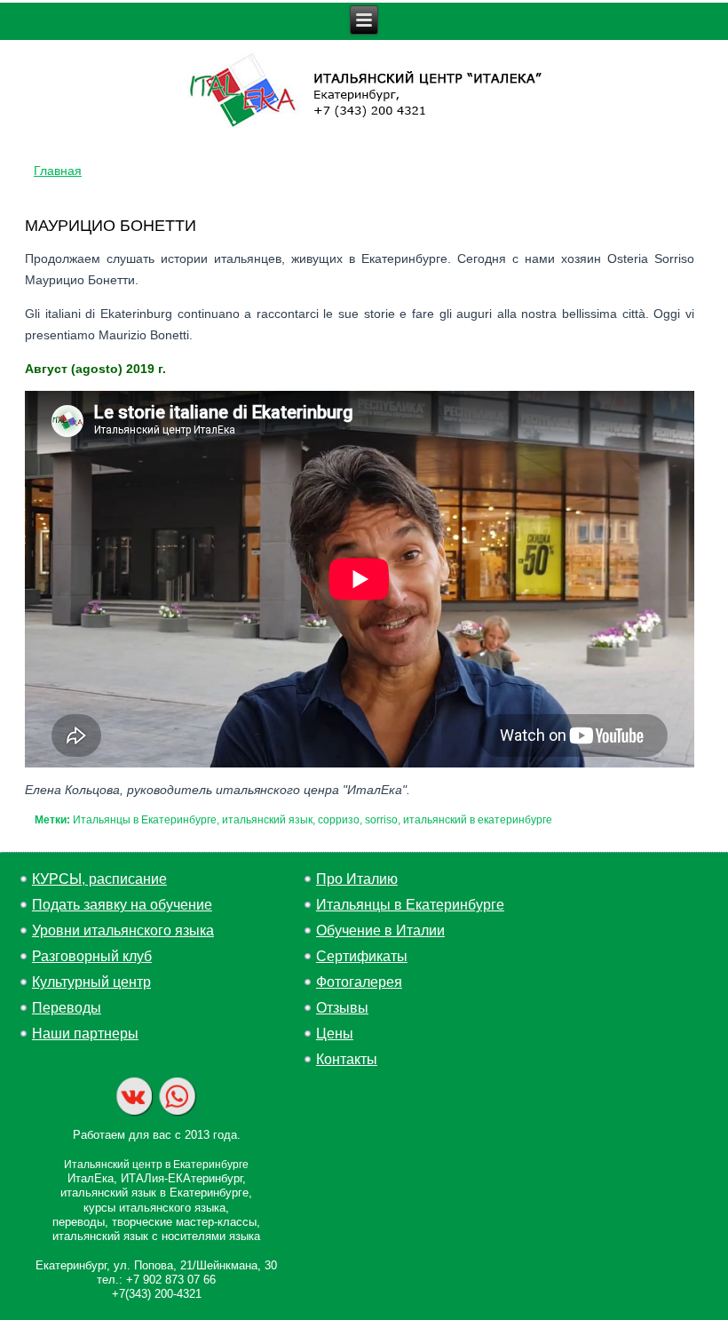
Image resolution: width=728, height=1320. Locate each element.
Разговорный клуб (92, 956)
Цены (334, 1033)
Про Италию (357, 879)
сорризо (339, 820)
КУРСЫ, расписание (99, 879)
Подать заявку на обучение (122, 904)
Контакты (346, 1059)
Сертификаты (362, 956)
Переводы (66, 1007)
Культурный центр (91, 982)
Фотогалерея (359, 982)
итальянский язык (267, 820)
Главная (58, 170)
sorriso (381, 820)
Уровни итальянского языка (123, 930)
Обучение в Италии (380, 930)
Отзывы (342, 1007)
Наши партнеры (85, 1033)
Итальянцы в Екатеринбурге (145, 820)
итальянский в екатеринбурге (477, 820)
